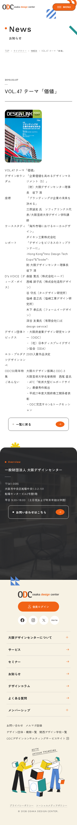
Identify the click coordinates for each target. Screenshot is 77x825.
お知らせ (14, 674)
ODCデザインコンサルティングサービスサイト (36, 738)
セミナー (14, 661)
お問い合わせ (15, 725)
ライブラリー (20, 50)
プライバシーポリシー (22, 805)
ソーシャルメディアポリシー (51, 805)
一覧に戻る (23, 424)
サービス (14, 649)
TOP (7, 50)
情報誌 (34, 50)
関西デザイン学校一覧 (53, 732)
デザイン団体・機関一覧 (22, 732)
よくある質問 (17, 698)
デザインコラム (19, 686)
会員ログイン (41, 607)
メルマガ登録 (34, 725)
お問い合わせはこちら (31, 512)
